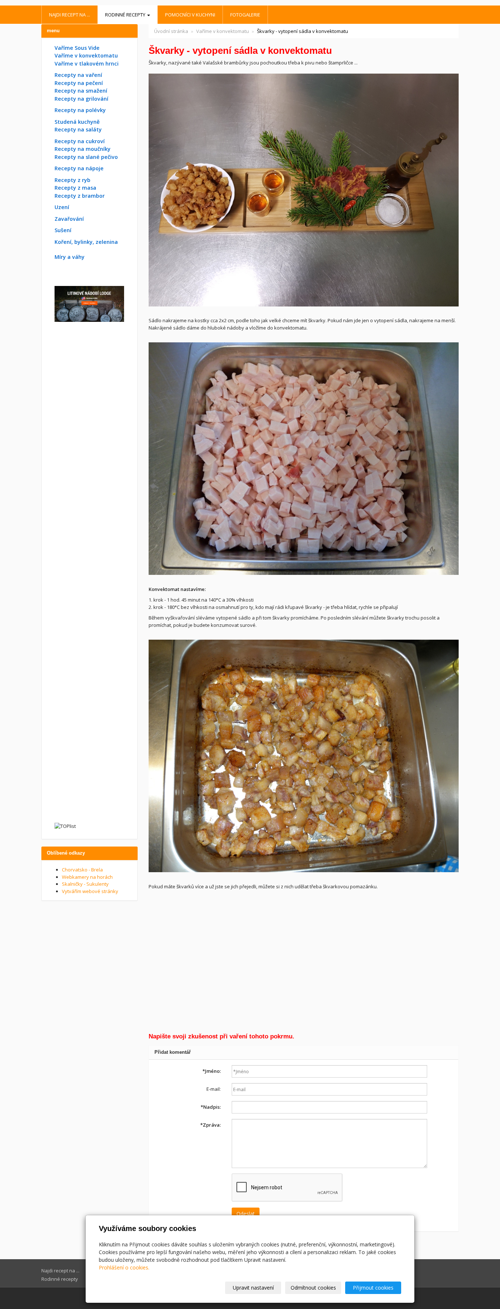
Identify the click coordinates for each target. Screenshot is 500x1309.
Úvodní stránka (171, 31)
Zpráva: (210, 1125)
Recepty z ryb (72, 179)
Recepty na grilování (81, 98)
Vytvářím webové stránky (90, 891)
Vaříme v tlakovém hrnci (87, 63)
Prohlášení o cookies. (124, 1267)
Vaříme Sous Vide (77, 47)
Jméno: (211, 1071)
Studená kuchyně (77, 121)
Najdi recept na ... (69, 14)
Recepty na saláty (78, 129)
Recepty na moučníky (83, 148)
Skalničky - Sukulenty (85, 884)
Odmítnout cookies (313, 1287)
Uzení (62, 207)
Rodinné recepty (125, 14)
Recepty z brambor (80, 195)
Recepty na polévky (80, 110)
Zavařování (69, 218)
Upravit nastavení (253, 1287)
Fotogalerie (245, 14)
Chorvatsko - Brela (82, 869)
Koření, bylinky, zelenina (86, 241)
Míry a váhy (70, 256)
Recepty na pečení (79, 82)
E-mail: (213, 1089)
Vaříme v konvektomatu (222, 31)
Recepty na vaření (78, 74)
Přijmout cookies (373, 1287)
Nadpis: (211, 1107)
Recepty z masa (75, 187)
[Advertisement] (304, 963)
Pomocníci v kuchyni (190, 14)
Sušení (63, 230)
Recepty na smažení (81, 90)
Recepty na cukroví (80, 141)
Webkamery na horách (87, 877)
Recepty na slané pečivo (86, 156)
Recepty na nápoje (79, 168)
